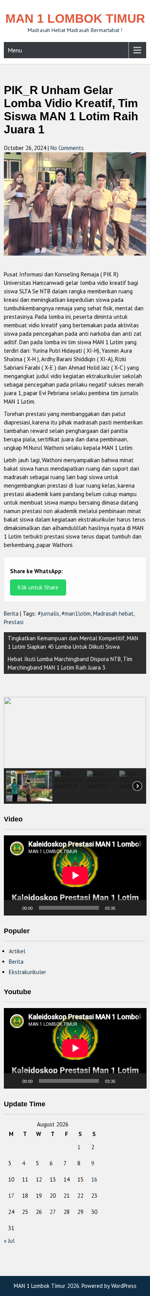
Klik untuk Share (38, 587)
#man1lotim (76, 613)
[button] (13, 732)
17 (11, 1195)
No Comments (67, 147)
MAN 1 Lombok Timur (75, 18)
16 (94, 1179)
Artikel (17, 951)
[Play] (14, 908)
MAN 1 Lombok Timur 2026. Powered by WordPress (75, 1285)
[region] (75, 750)
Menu (15, 50)
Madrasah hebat (113, 613)
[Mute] (124, 908)
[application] (75, 875)
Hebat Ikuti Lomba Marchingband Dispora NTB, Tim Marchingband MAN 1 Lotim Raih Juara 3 (70, 663)
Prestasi (13, 622)
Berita (11, 613)
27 (53, 1211)
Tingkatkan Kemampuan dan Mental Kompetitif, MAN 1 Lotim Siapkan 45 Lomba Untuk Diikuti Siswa (73, 642)
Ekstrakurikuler (27, 972)
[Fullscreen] (136, 908)
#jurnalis (48, 613)
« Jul (9, 1240)
